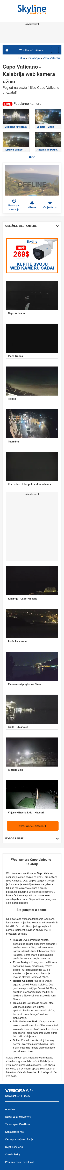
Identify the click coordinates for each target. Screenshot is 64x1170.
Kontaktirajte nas (14, 1131)
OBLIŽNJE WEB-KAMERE (21, 226)
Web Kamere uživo (30, 50)
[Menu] (55, 50)
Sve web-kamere (32, 825)
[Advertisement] (32, 34)
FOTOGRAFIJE (14, 838)
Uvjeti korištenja (14, 1147)
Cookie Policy (12, 1154)
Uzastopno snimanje (14, 207)
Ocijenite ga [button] (49, 207)
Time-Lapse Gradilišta (17, 1124)
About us (10, 1109)
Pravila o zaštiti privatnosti (19, 1162)
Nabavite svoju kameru (18, 1116)
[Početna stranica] (7, 50)
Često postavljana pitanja (19, 1139)
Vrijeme (32, 207)
